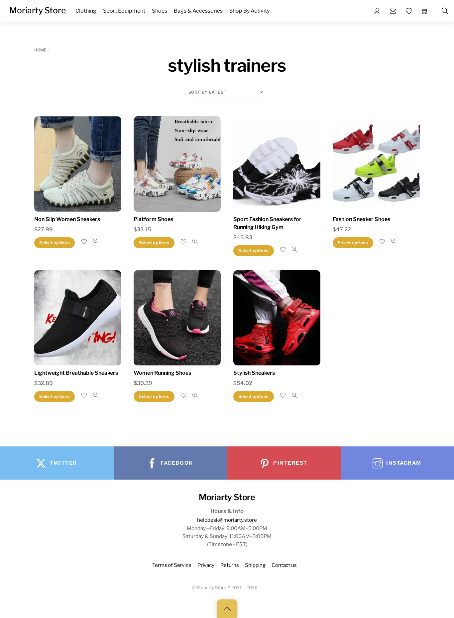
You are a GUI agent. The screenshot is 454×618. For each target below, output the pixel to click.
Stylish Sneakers (254, 373)
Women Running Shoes (162, 373)
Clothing (85, 11)
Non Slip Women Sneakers (67, 219)
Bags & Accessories (198, 11)
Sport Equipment (124, 11)
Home (40, 49)
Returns (229, 565)
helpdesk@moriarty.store (227, 520)
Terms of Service (171, 565)
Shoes (159, 11)
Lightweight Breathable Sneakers (76, 373)
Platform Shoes (153, 219)
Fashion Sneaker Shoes (361, 219)
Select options (54, 242)
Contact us (284, 565)
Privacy (205, 565)
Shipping (255, 565)
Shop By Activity (249, 11)
